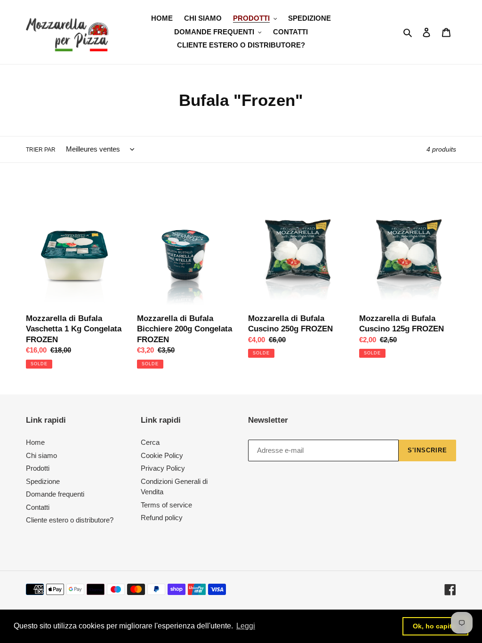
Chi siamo (41, 455)
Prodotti (37, 468)
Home (35, 442)
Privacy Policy (163, 468)
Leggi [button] (245, 626)
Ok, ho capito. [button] (435, 626)
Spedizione (43, 481)
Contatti (37, 507)
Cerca (150, 442)
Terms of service (166, 505)
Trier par (41, 149)
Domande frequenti (55, 494)
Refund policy (162, 518)
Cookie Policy (162, 455)
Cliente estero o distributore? (69, 520)
